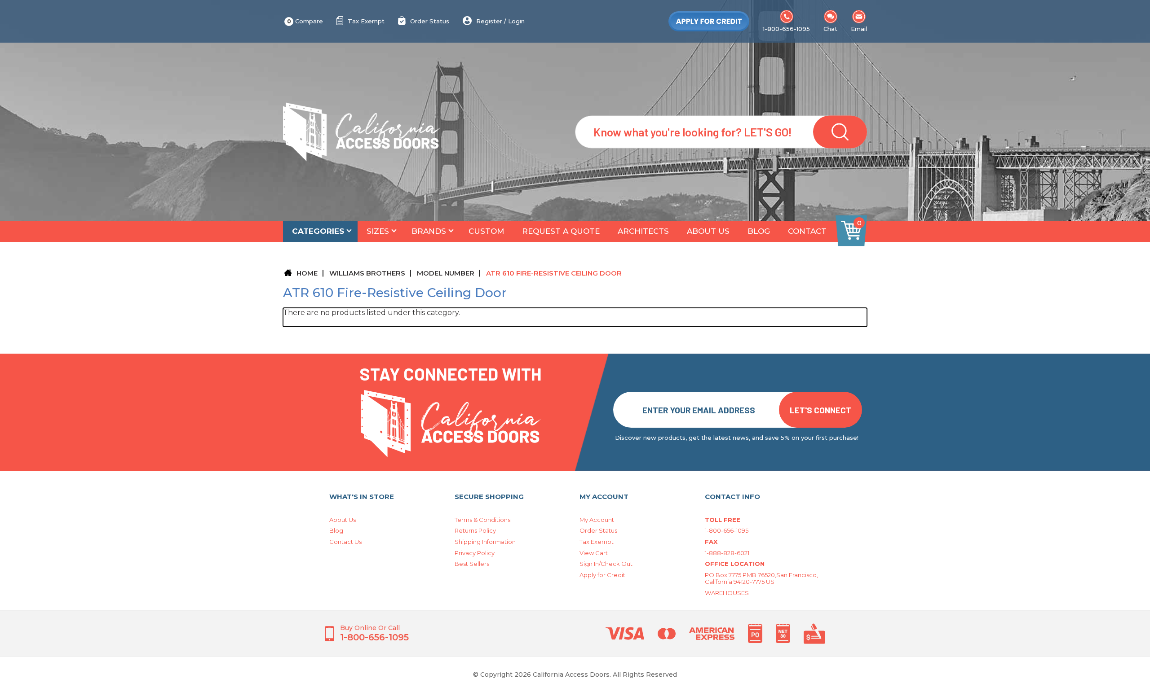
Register (489, 21)
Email (859, 28)
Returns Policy (475, 530)
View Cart (593, 552)
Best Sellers (472, 563)
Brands (428, 231)
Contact (807, 231)
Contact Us (345, 541)
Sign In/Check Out (605, 563)
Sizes (378, 231)
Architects (643, 231)
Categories (318, 231)
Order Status (429, 21)
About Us (708, 231)
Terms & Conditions (482, 519)
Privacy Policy (475, 552)
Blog (759, 231)
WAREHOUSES (727, 592)
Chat (830, 28)
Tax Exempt (366, 21)
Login (516, 21)
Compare (305, 21)
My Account (596, 519)
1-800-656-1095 (786, 28)
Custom (486, 231)
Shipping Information (485, 541)
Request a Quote (561, 231)
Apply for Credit (602, 574)
